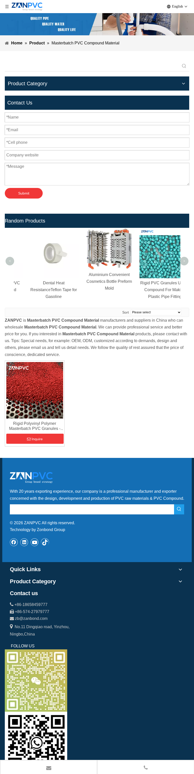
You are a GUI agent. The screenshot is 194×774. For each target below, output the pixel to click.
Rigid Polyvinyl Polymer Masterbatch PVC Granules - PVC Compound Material (34, 426)
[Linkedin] (24, 542)
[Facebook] (14, 542)
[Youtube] (35, 542)
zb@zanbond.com (31, 618)
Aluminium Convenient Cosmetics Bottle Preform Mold (97, 281)
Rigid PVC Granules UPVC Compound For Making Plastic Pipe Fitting (152, 290)
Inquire (37, 439)
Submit (23, 193)
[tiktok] (45, 542)
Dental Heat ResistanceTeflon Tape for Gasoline (41, 290)
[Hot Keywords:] (184, 66)
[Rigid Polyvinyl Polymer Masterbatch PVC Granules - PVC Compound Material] (34, 390)
